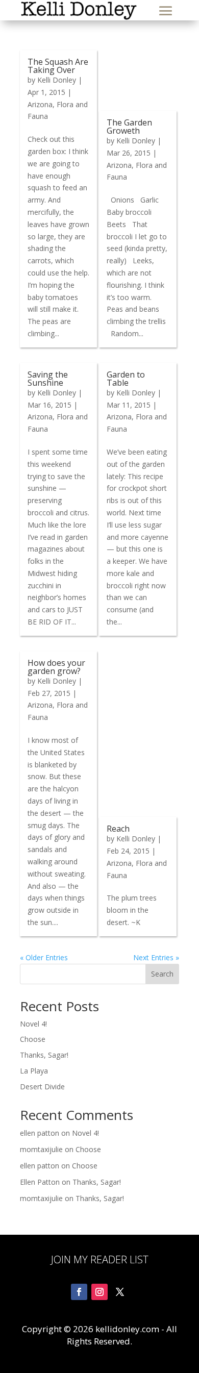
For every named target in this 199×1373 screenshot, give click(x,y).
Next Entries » (156, 957)
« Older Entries (44, 957)
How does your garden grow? (56, 667)
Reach (118, 828)
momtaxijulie (41, 1149)
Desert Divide (42, 1086)
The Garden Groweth (129, 126)
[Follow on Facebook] (79, 1292)
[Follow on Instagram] (99, 1292)
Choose (32, 1039)
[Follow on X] (120, 1292)
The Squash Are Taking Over (58, 66)
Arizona (40, 104)
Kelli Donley (56, 80)
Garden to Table (126, 378)
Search (162, 974)
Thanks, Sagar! (44, 1055)
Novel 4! (33, 1024)
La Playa (34, 1071)
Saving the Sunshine (48, 378)
